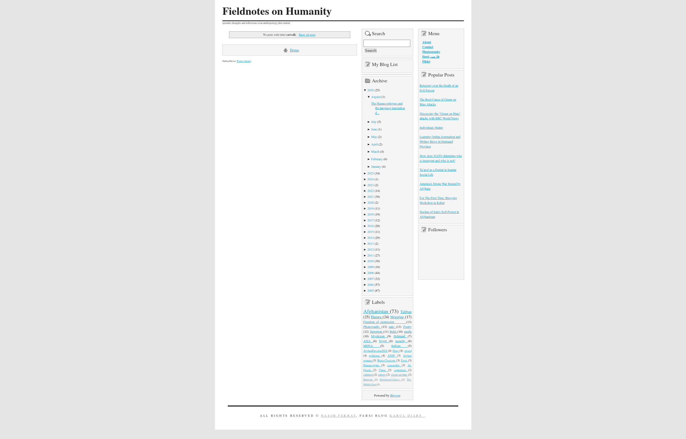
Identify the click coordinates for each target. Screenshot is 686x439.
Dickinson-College (391, 379)
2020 (370, 202)
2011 (370, 255)
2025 (370, 173)
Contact (427, 47)
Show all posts (307, 34)
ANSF (392, 355)
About (426, 42)
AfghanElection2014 (375, 351)
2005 (370, 290)
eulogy (382, 374)
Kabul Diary (407, 415)
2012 (370, 249)
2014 (370, 237)
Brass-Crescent (386, 360)
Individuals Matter (431, 127)
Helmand (401, 336)
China (383, 370)
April (374, 144)
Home (294, 50)
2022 (370, 190)
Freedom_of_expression (384, 322)
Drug (396, 351)
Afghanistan (376, 311)
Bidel (393, 331)
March (375, 151)
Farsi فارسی (430, 56)
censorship (394, 365)
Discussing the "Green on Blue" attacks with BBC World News (440, 115)
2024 (370, 179)
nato (392, 326)
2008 (370, 272)
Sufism (399, 345)
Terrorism (376, 331)
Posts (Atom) (244, 61)
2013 (370, 243)
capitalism (401, 370)
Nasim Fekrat (338, 415)
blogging (397, 316)
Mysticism (379, 336)
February (377, 159)
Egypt (384, 341)
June (374, 129)
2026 (370, 90)
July (373, 121)
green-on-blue (399, 374)
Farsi (404, 360)
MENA (371, 345)
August (376, 96)
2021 (370, 196)
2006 (370, 284)
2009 (370, 267)
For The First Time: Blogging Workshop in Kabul (438, 200)
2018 (370, 214)
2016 (370, 226)
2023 (370, 185)
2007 (370, 278)
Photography (372, 326)
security (401, 341)
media (408, 331)
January (376, 166)
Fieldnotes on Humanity (277, 11)
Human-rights (372, 365)
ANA (368, 341)
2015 (370, 231)
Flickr (426, 61)
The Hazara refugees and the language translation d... (388, 108)
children (368, 374)
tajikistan (375, 355)
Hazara (377, 316)
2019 (370, 208)
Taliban (406, 311)
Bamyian (369, 379)
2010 (370, 261)
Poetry (407, 326)
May (374, 136)
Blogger (395, 395)
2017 (370, 220)
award (408, 351)
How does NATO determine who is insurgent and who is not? (441, 158)
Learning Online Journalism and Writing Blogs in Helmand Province (440, 141)
